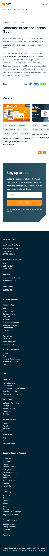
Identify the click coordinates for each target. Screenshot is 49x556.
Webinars (6, 475)
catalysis (44, 125)
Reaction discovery (10, 394)
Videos (5, 464)
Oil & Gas (6, 330)
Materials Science (10, 325)
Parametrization (9, 443)
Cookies (23, 550)
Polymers (6, 339)
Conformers (7, 385)
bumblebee (12, 125)
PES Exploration (9, 408)
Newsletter (7, 486)
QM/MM (6, 414)
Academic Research (10, 361)
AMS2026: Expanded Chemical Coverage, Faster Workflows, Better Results (16, 141)
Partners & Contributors (12, 512)
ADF (5, 125)
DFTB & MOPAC (9, 254)
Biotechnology (8, 311)
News (5, 506)
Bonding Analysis (9, 314)
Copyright (42, 550)
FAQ (4, 537)
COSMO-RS (22, 125)
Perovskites (7, 336)
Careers (6, 498)
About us (6, 495)
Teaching (6, 364)
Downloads (7, 458)
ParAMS (6, 423)
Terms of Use (32, 550)
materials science (9, 129)
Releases (6, 133)
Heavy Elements (9, 319)
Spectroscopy (8, 344)
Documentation (9, 461)
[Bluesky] (37, 84)
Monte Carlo (8, 406)
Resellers (6, 535)
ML (18, 129)
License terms (8, 532)
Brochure (6, 483)
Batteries (6, 308)
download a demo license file (15, 56)
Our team (6, 509)
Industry (6, 353)
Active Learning (9, 383)
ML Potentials (8, 266)
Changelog (7, 469)
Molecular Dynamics (11, 403)
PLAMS (5, 426)
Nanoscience (8, 328)
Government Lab (9, 356)
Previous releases (10, 472)
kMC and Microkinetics (12, 278)
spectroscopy (25, 133)
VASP (5, 441)
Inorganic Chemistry (11, 322)
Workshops (7, 477)
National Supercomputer (12, 359)
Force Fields (7, 268)
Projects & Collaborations (13, 514)
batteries (36, 125)
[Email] (44, 84)
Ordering (6, 529)
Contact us (7, 501)
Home (4, 10)
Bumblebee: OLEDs (10, 280)
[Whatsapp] (41, 84)
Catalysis (6, 317)
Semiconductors (9, 341)
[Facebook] (34, 84)
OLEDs (24, 129)
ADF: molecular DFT (10, 248)
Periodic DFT (8, 251)
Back (5, 84)
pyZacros (6, 428)
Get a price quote (9, 524)
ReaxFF (5, 263)
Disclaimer (14, 550)
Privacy (5, 550)
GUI (4, 438)
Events (5, 503)
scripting (15, 133)
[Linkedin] (30, 84)
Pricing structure (9, 526)
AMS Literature (9, 480)
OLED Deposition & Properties (14, 388)
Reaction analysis (10, 391)
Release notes (8, 466)
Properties (7, 411)
